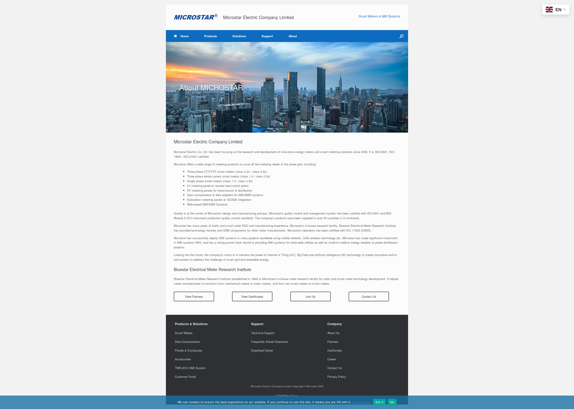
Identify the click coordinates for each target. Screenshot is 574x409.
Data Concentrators (187, 341)
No (392, 402)
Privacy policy (361, 402)
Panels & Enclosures (188, 350)
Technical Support (262, 333)
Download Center (262, 350)
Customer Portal (185, 376)
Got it (379, 402)
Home (184, 36)
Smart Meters (184, 333)
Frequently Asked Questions (269, 341)
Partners (332, 341)
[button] (401, 36)
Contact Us (334, 368)
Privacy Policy (336, 376)
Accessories (183, 359)
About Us (333, 333)
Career (331, 359)
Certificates (334, 350)
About (293, 36)
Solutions (239, 36)
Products (210, 36)
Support (267, 36)
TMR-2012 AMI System (190, 368)
